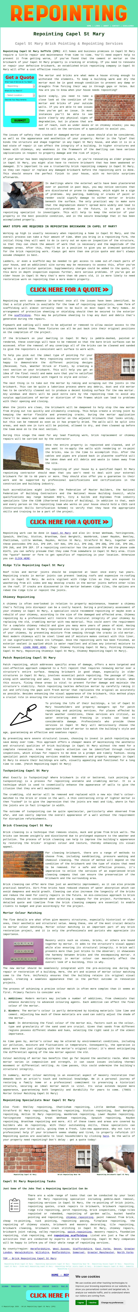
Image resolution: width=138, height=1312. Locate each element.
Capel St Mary (61, 533)
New (24, 1286)
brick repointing (83, 166)
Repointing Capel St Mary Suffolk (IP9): (32, 51)
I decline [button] (92, 1302)
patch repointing (117, 738)
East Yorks (103, 1249)
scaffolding (22, 315)
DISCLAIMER (128, 26)
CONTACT (116, 26)
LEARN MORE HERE (34, 647)
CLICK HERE (22, 558)
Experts (55, 1286)
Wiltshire (42, 1252)
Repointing (10, 533)
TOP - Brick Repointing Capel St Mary (29, 1258)
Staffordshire (82, 1249)
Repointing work (14, 300)
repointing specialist (69, 1199)
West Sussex (61, 1249)
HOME (89, 26)
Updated (45, 1286)
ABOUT (106, 26)
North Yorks (125, 1252)
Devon (117, 1249)
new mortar (125, 390)
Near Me (64, 1286)
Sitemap (5, 1286)
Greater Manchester (101, 1252)
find (15, 1107)
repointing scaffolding (70, 1235)
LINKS (97, 26)
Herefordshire (40, 1249)
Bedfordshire (61, 1252)
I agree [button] (81, 1302)
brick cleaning (53, 839)
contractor (62, 439)
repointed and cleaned (106, 445)
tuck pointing (46, 1221)
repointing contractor (19, 473)
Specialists (34, 1286)
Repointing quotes (16, 1136)
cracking (73, 411)
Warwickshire (24, 1252)
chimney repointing (79, 1217)
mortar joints (39, 572)
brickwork (50, 1132)
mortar (43, 82)
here (106, 1136)
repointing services (94, 1242)
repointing (96, 65)
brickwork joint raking (19, 1232)
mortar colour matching (25, 927)
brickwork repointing (118, 1206)
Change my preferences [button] (112, 1302)
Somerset (79, 1252)
